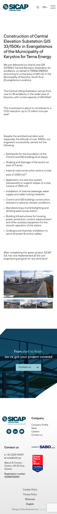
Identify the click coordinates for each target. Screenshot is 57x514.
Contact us (36, 435)
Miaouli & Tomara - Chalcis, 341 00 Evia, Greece (14, 466)
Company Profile (39, 425)
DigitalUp (43, 509)
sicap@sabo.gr (14, 458)
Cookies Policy (30, 490)
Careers (35, 432)
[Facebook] (8, 431)
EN (44, 7)
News (34, 428)
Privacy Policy (30, 494)
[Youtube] (21, 431)
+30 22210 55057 (15, 455)
